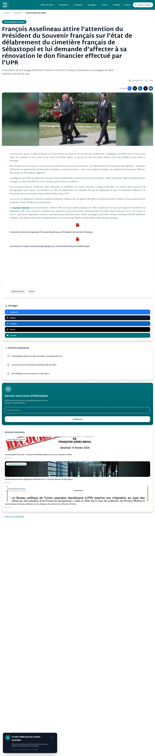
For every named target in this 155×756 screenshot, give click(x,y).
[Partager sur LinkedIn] (140, 88)
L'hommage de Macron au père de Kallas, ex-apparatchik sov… (37, 356)
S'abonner (77, 419)
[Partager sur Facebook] (129, 88)
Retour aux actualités (14, 516)
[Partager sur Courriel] (151, 88)
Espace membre (144, 5)
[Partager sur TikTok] (145, 88)
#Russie (32, 291)
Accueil (7, 13)
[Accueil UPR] (5, 5)
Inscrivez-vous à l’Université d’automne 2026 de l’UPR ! (34, 365)
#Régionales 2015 (17, 291)
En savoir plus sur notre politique (25, 749)
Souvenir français (21, 207)
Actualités (18, 13)
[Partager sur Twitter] (135, 88)
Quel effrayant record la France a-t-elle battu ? (31, 373)
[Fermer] (52, 737)
